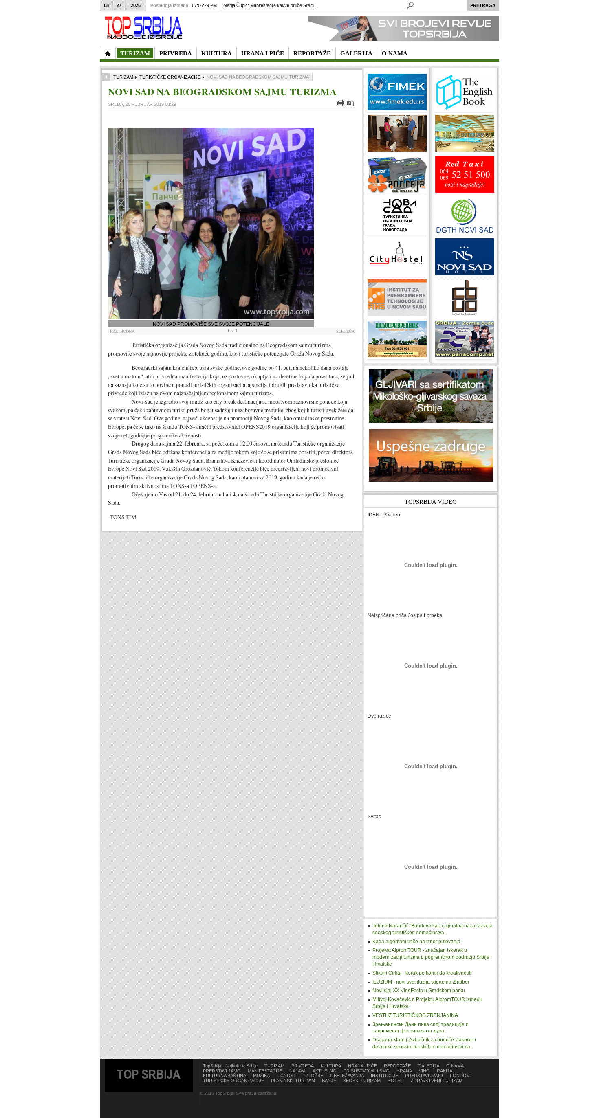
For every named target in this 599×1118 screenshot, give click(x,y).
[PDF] (351, 104)
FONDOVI (460, 1075)
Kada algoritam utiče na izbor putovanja (416, 941)
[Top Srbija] (145, 28)
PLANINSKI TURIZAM (293, 1080)
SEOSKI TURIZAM (362, 1080)
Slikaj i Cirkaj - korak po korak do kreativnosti (421, 973)
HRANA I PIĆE (362, 1065)
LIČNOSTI (287, 1075)
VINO (424, 1070)
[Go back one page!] (106, 77)
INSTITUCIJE (384, 1075)
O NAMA (455, 1065)
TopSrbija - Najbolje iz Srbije (230, 1065)
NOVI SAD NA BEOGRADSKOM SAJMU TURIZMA (222, 91)
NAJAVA (297, 1070)
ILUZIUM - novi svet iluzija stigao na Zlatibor (420, 982)
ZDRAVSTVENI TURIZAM (436, 1080)
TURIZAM (123, 77)
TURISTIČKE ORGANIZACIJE (169, 77)
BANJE (329, 1080)
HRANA (404, 1070)
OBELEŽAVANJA (347, 1075)
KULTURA (331, 1065)
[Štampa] (341, 104)
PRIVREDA (302, 1065)
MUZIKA (261, 1075)
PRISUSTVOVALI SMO (367, 1070)
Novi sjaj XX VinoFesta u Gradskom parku (418, 990)
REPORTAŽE (397, 1065)
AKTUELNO (325, 1070)
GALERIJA (428, 1065)
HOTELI (396, 1080)
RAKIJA (444, 1070)
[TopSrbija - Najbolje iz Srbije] (107, 53)
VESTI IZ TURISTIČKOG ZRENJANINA (415, 1015)
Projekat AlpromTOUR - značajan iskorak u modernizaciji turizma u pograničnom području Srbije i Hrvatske (432, 957)
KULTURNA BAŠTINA (224, 1075)
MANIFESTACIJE (265, 1070)
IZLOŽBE (313, 1075)
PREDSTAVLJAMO (222, 1070)
